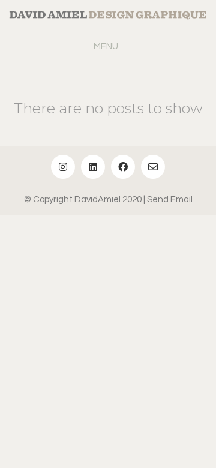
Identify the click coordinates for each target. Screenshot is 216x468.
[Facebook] (123, 167)
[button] (108, 46)
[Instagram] (63, 167)
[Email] (153, 167)
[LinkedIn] (93, 167)
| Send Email (168, 199)
